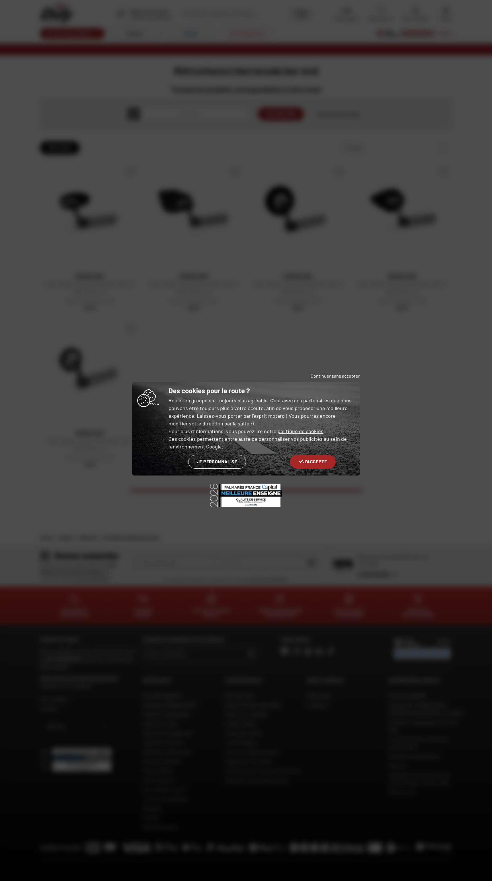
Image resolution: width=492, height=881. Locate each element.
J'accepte (315, 461)
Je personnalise (217, 461)
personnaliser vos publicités (291, 439)
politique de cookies (300, 431)
